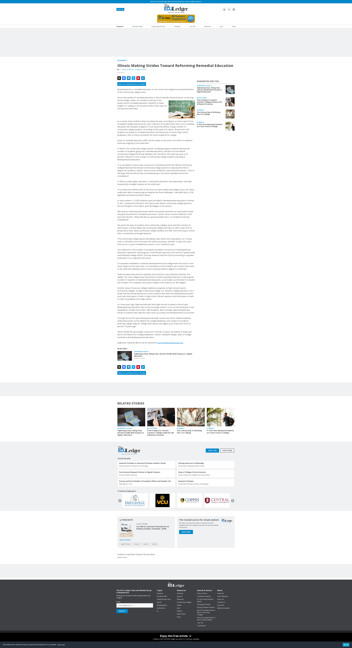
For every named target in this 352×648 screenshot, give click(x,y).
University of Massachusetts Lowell (191, 466)
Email (118, 601)
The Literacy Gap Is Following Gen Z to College (208, 113)
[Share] (124, 78)
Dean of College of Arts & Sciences (192, 472)
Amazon (137, 544)
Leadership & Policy (141, 351)
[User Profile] (224, 9)
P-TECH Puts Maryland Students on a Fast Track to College (209, 125)
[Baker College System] (162, 500)
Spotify (145, 544)
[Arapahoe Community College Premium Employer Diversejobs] (135, 500)
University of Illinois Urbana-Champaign (193, 484)
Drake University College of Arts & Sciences (194, 475)
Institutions (202, 98)
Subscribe (120, 9)
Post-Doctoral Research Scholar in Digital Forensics (139, 472)
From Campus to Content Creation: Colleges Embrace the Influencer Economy (209, 102)
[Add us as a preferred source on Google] (143, 78)
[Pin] (138, 78)
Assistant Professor (186, 481)
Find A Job (212, 451)
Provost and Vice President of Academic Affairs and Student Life (145, 481)
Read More (186, 532)
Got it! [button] (346, 644)
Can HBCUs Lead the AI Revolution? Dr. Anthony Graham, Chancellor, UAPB (153, 527)
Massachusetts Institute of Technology (133, 466)
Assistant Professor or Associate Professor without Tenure (142, 463)
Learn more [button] (61, 644)
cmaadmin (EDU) (140, 69)
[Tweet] (133, 78)
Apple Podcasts (126, 544)
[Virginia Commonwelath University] (217, 500)
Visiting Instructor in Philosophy (191, 463)
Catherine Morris (127, 69)
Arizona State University (128, 475)
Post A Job (227, 451)
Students (122, 60)
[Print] (119, 78)
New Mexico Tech (125, 484)
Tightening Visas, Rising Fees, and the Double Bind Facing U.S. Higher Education (163, 355)
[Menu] (234, 9)
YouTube (154, 544)
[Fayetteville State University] (189, 500)
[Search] (229, 9)
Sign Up (122, 611)
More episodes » (126, 540)
